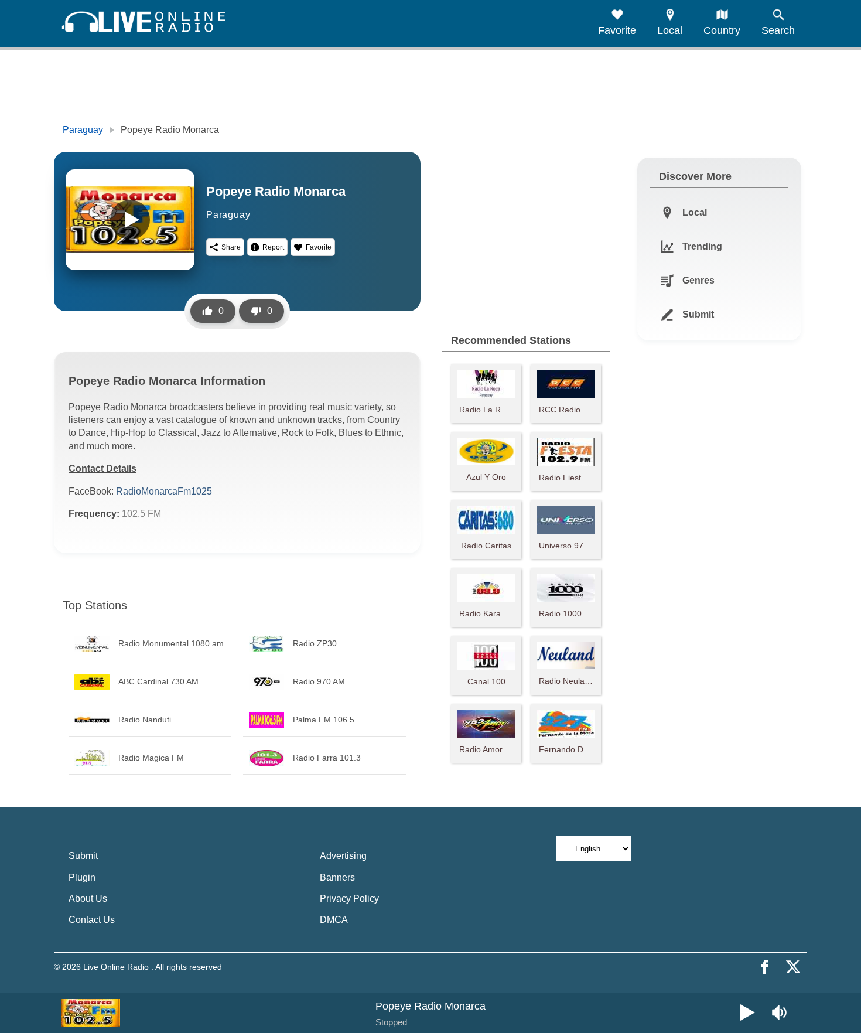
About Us (88, 899)
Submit (83, 856)
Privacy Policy (349, 899)
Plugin (82, 877)
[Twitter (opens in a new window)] (793, 967)
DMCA (334, 920)
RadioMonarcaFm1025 (164, 491)
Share (231, 247)
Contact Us (92, 920)
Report (273, 247)
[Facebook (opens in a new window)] (765, 967)
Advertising (343, 856)
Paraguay (83, 130)
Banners (337, 877)
